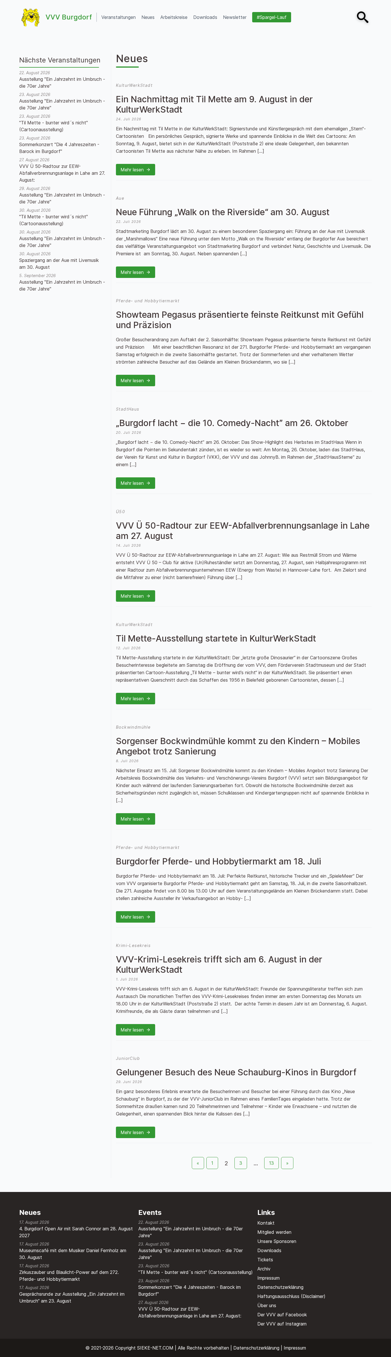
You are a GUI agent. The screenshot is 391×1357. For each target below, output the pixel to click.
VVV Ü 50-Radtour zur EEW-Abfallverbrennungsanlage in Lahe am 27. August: (62, 173)
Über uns (266, 1305)
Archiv (263, 1269)
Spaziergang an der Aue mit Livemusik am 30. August (59, 263)
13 (271, 1163)
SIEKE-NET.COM (155, 1348)
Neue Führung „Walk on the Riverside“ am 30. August (222, 212)
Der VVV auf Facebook (282, 1314)
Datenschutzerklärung (280, 1287)
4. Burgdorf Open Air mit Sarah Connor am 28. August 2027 (76, 1232)
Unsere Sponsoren (276, 1241)
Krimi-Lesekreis (133, 945)
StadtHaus (127, 409)
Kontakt (266, 1223)
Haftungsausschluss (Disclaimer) (291, 1296)
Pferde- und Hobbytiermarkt (147, 300)
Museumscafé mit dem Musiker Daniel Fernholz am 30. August (72, 1254)
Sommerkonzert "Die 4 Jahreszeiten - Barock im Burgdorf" (59, 148)
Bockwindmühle (133, 727)
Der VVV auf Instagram (282, 1324)
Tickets (265, 1259)
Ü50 (120, 511)
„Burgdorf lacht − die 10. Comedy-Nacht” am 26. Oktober (232, 423)
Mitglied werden (274, 1232)
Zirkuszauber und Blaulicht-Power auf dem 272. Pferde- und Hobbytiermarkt (69, 1275)
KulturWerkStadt (134, 85)
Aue (120, 198)
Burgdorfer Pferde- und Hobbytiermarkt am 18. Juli (218, 861)
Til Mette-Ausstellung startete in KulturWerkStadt (216, 638)
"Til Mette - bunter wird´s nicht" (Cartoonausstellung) (53, 126)
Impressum (268, 1278)
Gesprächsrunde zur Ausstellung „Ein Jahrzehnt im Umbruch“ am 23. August (72, 1297)
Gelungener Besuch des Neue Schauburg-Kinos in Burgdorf (236, 1072)
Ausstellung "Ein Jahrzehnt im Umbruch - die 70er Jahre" (62, 82)
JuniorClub (128, 1058)
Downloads (269, 1250)
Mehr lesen (132, 169)
